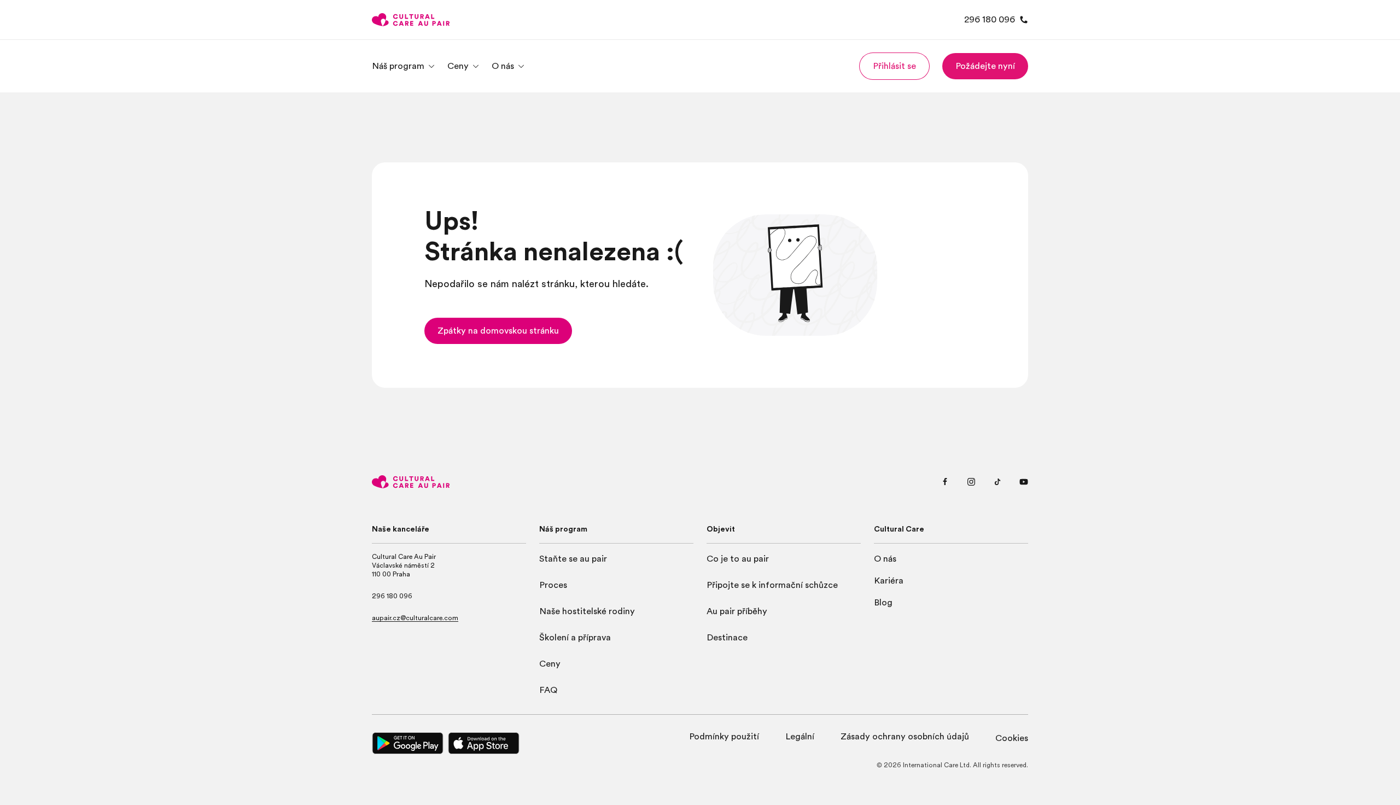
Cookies (1011, 738)
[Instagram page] (971, 481)
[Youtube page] (1023, 481)
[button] (894, 66)
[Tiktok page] (997, 481)
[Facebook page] (945, 481)
